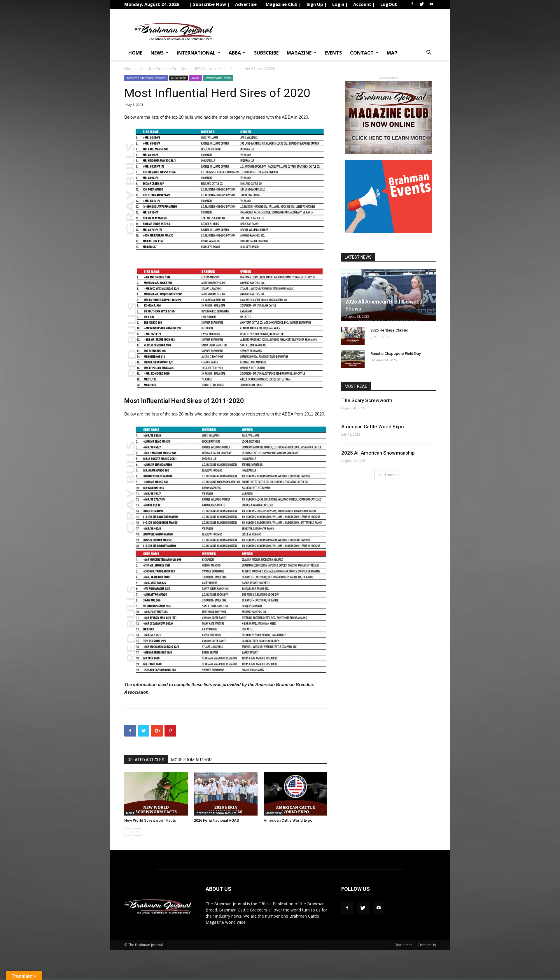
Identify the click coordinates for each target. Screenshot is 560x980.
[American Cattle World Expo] (295, 794)
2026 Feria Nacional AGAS (216, 820)
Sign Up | (317, 4)
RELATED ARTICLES (146, 760)
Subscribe (266, 53)
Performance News (218, 78)
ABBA (235, 53)
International (196, 53)
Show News (274, 813)
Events (333, 53)
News (157, 53)
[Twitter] (421, 4)
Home (135, 53)
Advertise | (247, 4)
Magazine (299, 53)
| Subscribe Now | (210, 4)
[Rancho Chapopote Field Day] (353, 359)
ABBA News (203, 68)
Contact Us (427, 944)
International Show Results (216, 813)
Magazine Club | (283, 4)
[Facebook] (412, 4)
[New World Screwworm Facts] (156, 794)
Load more (386, 474)
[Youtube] (431, 4)
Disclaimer (403, 944)
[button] (429, 53)
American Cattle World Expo (288, 820)
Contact (362, 53)
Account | (364, 4)
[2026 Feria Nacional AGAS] (226, 794)
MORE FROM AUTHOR (191, 760)
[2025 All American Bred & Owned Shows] (388, 295)
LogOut (388, 4)
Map (392, 53)
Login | (340, 4)
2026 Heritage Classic (389, 330)
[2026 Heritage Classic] (353, 336)
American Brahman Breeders (164, 68)
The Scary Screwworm (366, 400)
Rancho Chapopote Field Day (395, 353)
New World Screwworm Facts (150, 820)
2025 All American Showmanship (378, 453)
